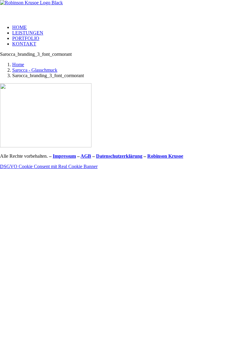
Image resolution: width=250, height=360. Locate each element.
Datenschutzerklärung (119, 156)
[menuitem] (131, 27)
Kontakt (24, 43)
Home (19, 27)
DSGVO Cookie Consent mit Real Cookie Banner (49, 166)
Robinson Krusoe (165, 156)
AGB (85, 156)
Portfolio (25, 38)
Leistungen (27, 32)
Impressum (64, 156)
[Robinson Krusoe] (125, 10)
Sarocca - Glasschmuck (34, 70)
